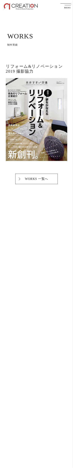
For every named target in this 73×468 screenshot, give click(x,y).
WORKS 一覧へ (36, 178)
